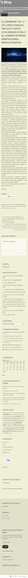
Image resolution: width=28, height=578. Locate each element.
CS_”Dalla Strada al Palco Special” (10, 285)
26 (17, 369)
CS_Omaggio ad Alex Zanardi (9, 289)
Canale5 (6, 415)
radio (12, 425)
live (19, 420)
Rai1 (15, 425)
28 (23, 369)
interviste (7, 420)
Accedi (4, 444)
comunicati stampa (9, 416)
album (4, 412)
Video (6, 433)
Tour (16, 429)
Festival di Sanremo (5, 206)
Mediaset (10, 423)
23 (7, 369)
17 (10, 367)
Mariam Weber (8, 336)
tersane (6, 338)
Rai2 (19, 425)
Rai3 (22, 425)
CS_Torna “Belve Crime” (8, 280)
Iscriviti (5, 546)
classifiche (18, 414)
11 (14, 366)
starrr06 (3, 208)
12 (17, 366)
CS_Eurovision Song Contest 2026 (10, 275)
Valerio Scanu (17, 431)
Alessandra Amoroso (9, 412)
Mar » (4, 375)
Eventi (6, 418)
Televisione (10, 429)
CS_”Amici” (5, 282)
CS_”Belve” (5, 314)
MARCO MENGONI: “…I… (17, 344)
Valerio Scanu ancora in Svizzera (10, 390)
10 (10, 366)
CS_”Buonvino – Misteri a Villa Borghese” (12, 294)
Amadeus (23, 204)
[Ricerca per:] (25, 15)
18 (14, 367)
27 (20, 369)
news (5, 425)
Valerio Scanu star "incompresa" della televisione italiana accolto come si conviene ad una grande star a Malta (14, 399)
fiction (20, 418)
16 (7, 367)
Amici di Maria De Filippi (18, 412)
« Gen (4, 371)
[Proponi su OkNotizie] (5, 467)
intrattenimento (14, 420)
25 (14, 369)
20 (20, 367)
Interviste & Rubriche (10, 204)
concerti (18, 417)
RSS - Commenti (6, 518)
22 (4, 369)
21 (23, 367)
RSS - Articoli (5, 515)
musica (12, 206)
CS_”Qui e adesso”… (17, 336)
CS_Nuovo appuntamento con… (16, 347)
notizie (9, 425)
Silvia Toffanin (12, 427)
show (8, 427)
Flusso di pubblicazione (8, 447)
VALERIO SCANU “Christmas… (17, 338)
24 (10, 369)
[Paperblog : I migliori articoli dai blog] (6, 460)
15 (4, 367)
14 (23, 366)
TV (18, 429)
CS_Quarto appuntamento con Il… (17, 349)
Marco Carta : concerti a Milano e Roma (12, 403)
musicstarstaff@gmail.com (8, 559)
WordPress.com (6, 452)
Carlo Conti (12, 414)
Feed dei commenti (7, 449)
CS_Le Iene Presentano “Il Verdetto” (11, 310)
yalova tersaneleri (9, 340)
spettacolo (18, 427)
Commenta (21, 253)
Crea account (6, 442)
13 (20, 366)
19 (17, 367)
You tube (10, 433)
